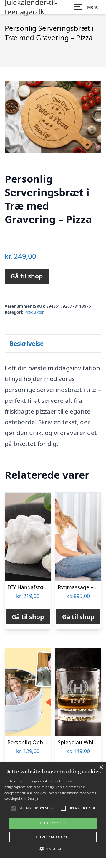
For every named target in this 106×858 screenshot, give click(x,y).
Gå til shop (27, 276)
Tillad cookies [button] (53, 823)
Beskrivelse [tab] (26, 343)
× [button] (101, 767)
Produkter (34, 312)
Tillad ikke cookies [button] (53, 837)
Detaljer (33, 798)
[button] (53, 849)
